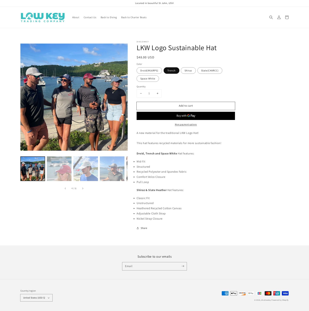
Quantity (141, 86)
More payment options (186, 124)
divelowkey (266, 300)
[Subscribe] (183, 266)
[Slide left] (65, 188)
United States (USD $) (34, 297)
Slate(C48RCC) (210, 70)
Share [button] (144, 228)
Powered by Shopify (280, 300)
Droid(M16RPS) (149, 70)
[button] (271, 17)
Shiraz (188, 70)
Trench (171, 70)
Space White (147, 78)
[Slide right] (83, 188)
